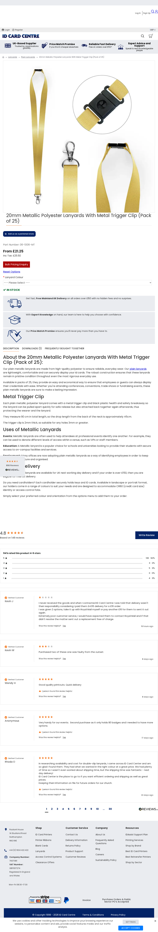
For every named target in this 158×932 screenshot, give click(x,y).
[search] (142, 36)
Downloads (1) (32, 348)
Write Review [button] (147, 535)
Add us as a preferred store (21, 233)
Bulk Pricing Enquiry (16, 264)
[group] (16, 533)
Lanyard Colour (14, 277)
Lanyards (12, 57)
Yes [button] (64, 626)
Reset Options (11, 271)
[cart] (150, 36)
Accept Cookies (130, 928)
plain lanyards (138, 369)
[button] (46, 809)
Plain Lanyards (28, 57)
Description (11, 348)
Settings (131, 921)
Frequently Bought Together (64, 348)
